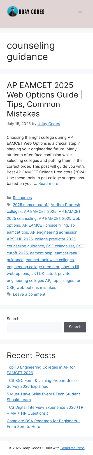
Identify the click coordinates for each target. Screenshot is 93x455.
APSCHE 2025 (20, 239)
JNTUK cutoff (43, 273)
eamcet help (41, 253)
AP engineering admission (53, 232)
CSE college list (60, 246)
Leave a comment (29, 294)
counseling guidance (25, 246)
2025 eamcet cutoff (30, 204)
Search (13, 318)
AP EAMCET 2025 (40, 211)
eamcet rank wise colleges (50, 260)
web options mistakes (36, 287)
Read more (48, 183)
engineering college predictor (33, 267)
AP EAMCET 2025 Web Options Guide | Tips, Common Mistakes (45, 99)
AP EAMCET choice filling (45, 225)
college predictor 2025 (55, 239)
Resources (22, 197)
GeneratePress (72, 448)
